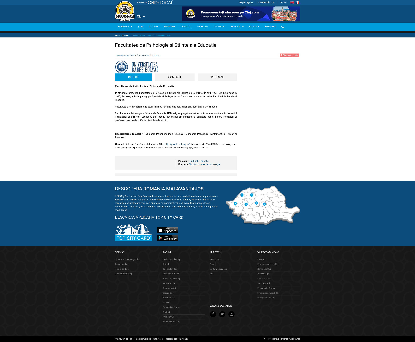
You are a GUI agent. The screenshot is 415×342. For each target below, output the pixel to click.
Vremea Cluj (168, 317)
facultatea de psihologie (207, 164)
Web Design (263, 273)
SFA (212, 273)
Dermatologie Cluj (123, 273)
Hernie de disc (122, 269)
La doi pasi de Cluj (171, 259)
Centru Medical (122, 264)
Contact (283, 2)
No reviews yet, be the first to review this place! (137, 55)
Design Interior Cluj (266, 297)
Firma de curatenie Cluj (268, 264)
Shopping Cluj (169, 288)
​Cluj (190, 164)
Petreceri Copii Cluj (171, 321)
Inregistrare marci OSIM (268, 293)
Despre (133, 77)
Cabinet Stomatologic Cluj (127, 259)
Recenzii (217, 77)
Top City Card (263, 283)
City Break (262, 259)
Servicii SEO (215, 259)
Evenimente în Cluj (171, 273)
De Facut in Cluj (170, 269)
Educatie (204, 161)
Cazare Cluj (168, 293)
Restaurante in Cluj (171, 278)
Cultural (194, 161)
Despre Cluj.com (246, 2)
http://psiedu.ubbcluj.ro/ (177, 144)
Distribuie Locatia (290, 55)
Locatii (125, 35)
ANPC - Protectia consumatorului (173, 339)
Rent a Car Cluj (264, 269)
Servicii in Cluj (169, 283)
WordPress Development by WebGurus (281, 339)
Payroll (213, 264)
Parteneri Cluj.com (266, 2)
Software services (218, 269)
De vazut (167, 302)
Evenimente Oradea (266, 288)
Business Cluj (169, 297)
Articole (166, 264)
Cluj (140, 16)
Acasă (117, 35)
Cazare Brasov (264, 278)
